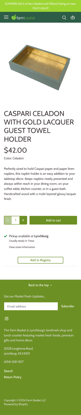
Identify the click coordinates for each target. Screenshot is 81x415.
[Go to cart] (72, 17)
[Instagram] (6, 318)
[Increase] (23, 220)
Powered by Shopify (16, 404)
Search (8, 371)
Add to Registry (40, 260)
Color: (8, 158)
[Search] (64, 17)
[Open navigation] (6, 17)
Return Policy (12, 377)
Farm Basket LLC (36, 400)
